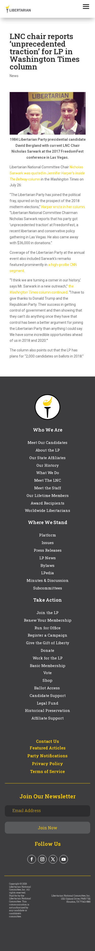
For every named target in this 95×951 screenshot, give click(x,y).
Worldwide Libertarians (47, 510)
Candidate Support (48, 695)
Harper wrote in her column (63, 207)
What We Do (47, 472)
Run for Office (47, 627)
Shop (47, 680)
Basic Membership (47, 665)
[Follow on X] (53, 859)
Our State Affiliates (47, 457)
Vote (47, 672)
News (14, 76)
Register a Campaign (47, 635)
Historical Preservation (47, 710)
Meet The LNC (47, 480)
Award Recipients (47, 503)
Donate (47, 650)
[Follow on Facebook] (31, 859)
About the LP (47, 450)
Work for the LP (48, 657)
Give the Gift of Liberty (47, 642)
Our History (47, 465)
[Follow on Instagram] (42, 859)
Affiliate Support (47, 718)
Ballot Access (47, 687)
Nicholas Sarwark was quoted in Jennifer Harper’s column (47, 173)
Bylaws (47, 565)
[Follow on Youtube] (63, 859)
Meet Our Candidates (47, 442)
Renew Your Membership (47, 620)
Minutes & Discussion (48, 580)
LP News (47, 557)
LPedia (47, 572)
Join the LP (47, 612)
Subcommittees (47, 587)
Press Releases (48, 550)
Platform (47, 534)
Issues (48, 542)
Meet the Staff (47, 487)
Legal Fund (47, 703)
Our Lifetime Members (48, 495)
